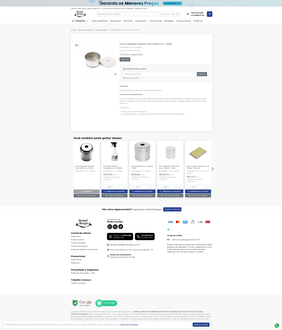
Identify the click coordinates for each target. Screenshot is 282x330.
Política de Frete (77, 240)
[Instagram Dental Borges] (115, 227)
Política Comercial (78, 243)
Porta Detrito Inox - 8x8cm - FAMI (142, 167)
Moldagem (169, 21)
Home (73, 30)
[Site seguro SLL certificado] (82, 303)
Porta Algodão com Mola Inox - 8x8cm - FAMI (169, 167)
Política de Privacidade (129, 324)
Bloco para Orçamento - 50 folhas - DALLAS (198, 167)
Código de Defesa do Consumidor (84, 249)
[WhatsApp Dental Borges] (109, 227)
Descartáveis (115, 21)
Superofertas (76, 260)
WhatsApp (129, 8)
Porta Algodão (101, 30)
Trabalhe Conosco (141, 8)
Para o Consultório (85, 30)
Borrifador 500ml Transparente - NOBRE (112, 167)
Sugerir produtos (172, 209)
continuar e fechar (201, 324)
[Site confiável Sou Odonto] (106, 303)
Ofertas (73, 8)
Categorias (80, 21)
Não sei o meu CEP (130, 78)
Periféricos (198, 21)
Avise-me (125, 59)
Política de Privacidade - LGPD (83, 273)
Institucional (81, 8)
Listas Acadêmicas (93, 8)
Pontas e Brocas (184, 21)
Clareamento (141, 21)
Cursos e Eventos (107, 8)
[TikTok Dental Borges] (120, 227)
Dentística (128, 21)
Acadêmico (75, 263)
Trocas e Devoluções (79, 246)
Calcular (202, 74)
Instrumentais (155, 21)
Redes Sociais (120, 8)
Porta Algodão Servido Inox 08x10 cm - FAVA (84, 167)
